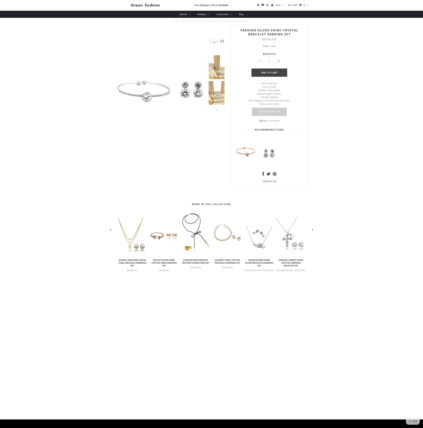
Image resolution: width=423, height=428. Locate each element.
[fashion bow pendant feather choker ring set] (196, 255)
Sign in (262, 121)
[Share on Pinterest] (274, 174)
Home (176, 21)
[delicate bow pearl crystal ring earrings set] (164, 255)
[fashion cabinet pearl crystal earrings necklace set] (291, 255)
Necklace (201, 14)
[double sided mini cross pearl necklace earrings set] (132, 255)
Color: (266, 46)
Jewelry (183, 14)
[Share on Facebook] (263, 174)
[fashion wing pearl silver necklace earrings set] (259, 255)
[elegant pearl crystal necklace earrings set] (227, 255)
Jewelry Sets (188, 21)
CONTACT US (269, 181)
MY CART (296, 5)
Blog (241, 14)
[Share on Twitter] (268, 174)
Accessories (223, 14)
